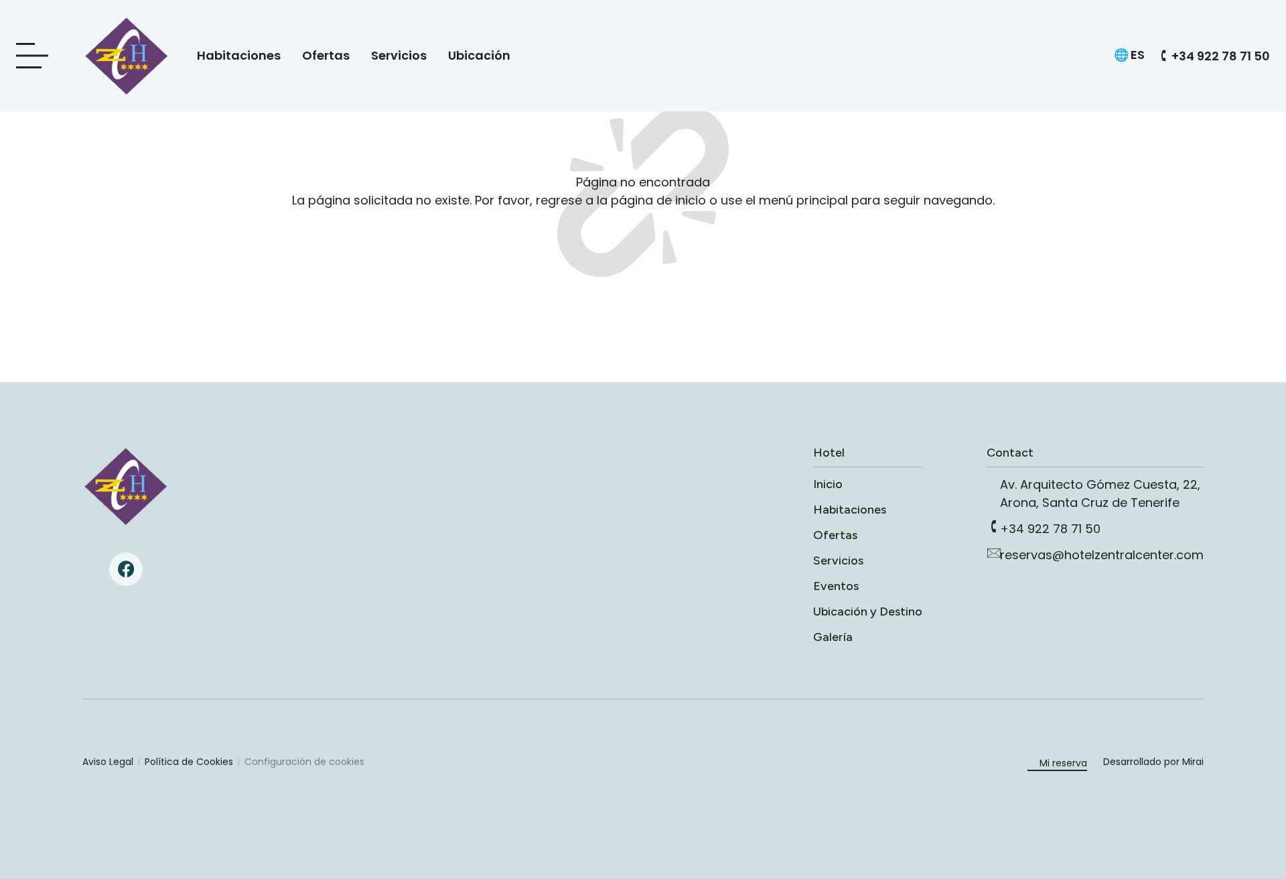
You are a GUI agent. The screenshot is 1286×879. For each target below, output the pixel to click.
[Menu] (36, 56)
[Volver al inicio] (125, 486)
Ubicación (479, 55)
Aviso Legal (107, 761)
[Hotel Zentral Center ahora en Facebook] (126, 569)
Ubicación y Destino (867, 611)
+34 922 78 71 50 (1050, 528)
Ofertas (326, 55)
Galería (833, 637)
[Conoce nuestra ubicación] (993, 482)
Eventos (836, 586)
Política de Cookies (189, 761)
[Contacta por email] (993, 552)
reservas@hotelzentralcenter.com (1102, 554)
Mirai (1193, 761)
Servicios (399, 55)
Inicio (828, 484)
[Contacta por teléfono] (993, 526)
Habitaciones (239, 55)
